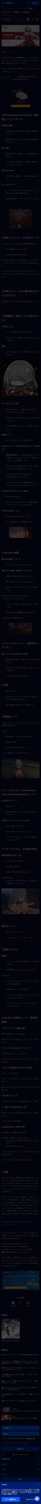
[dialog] (20, 1493)
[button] (20, 752)
